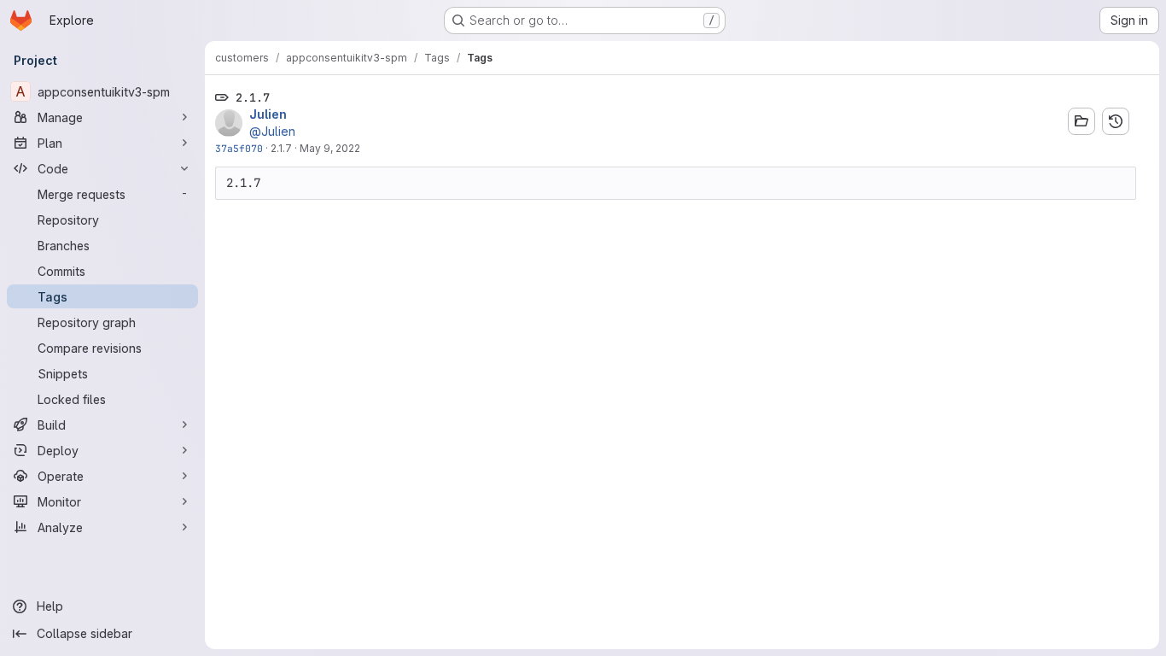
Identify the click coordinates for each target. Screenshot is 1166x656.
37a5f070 (239, 148)
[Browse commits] (1115, 121)
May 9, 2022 (330, 148)
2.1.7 (281, 148)
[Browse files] (1081, 121)
